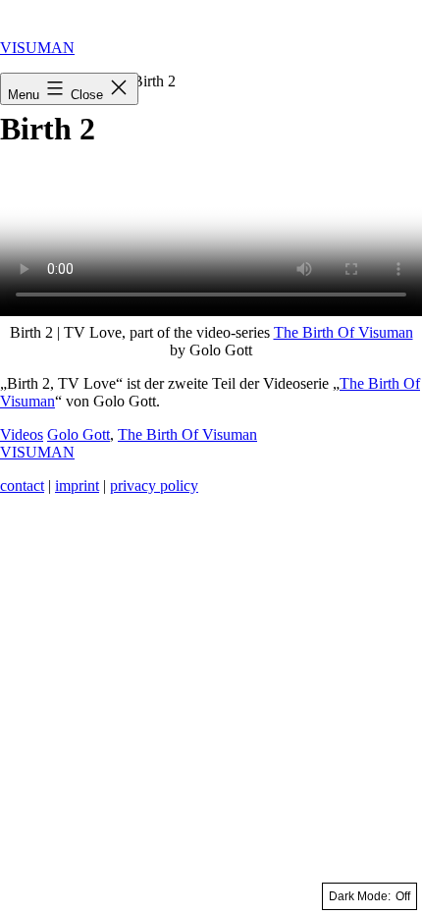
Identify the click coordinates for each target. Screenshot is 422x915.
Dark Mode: (360, 896)
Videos (21, 434)
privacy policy (154, 485)
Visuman (37, 47)
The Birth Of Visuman (343, 332)
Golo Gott (78, 434)
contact (22, 485)
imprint (77, 485)
